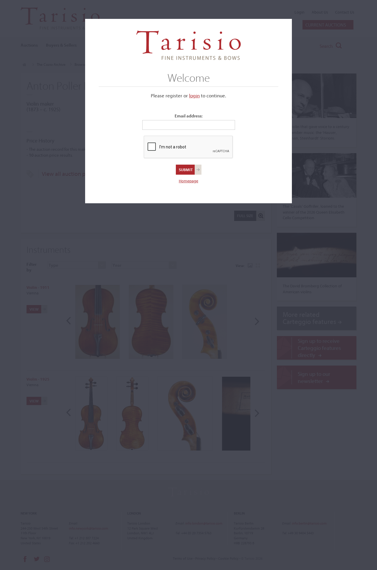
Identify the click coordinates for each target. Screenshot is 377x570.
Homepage (188, 181)
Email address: (189, 116)
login (194, 95)
